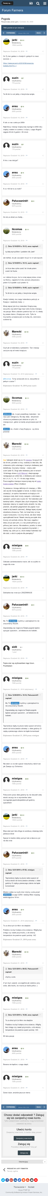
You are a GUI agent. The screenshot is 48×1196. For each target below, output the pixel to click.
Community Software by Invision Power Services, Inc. (24, 1192)
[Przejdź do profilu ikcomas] (6, 231)
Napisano (13, 51)
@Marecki (7, 414)
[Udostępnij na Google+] (11, 1180)
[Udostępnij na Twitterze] (3, 1180)
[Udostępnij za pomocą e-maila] (32, 1180)
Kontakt (31, 1187)
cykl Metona (22, 473)
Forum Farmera (12, 10)
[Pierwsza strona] (3, 33)
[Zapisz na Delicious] (19, 1180)
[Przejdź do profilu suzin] (6, 79)
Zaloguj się (24, 1153)
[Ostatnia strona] (44, 33)
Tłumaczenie (19, 1187)
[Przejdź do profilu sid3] (6, 648)
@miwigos (13, 621)
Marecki (17, 331)
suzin (15, 78)
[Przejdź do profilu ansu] (6, 108)
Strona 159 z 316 (24, 33)
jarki (14, 40)
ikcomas (17, 229)
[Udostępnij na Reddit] (23, 1180)
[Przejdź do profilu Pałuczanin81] (6, 202)
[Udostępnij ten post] (43, 51)
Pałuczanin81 (20, 200)
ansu (15, 106)
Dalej (39, 33)
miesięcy (28, 460)
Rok (4, 460)
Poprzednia (11, 33)
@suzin (6, 429)
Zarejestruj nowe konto (24, 1138)
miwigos (17, 545)
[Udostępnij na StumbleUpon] (27, 1180)
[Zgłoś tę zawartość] (26, 51)
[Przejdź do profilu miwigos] (6, 547)
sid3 (14, 647)
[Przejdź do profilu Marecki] (6, 333)
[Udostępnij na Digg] (15, 1180)
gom (16, 21)
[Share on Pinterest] (36, 1180)
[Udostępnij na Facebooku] (7, 1180)
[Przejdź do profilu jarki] (6, 41)
